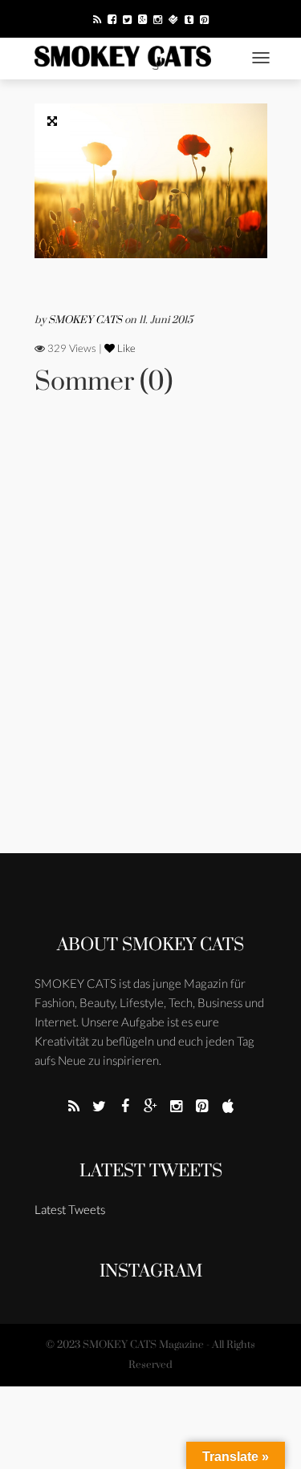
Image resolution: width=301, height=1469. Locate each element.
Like (125, 348)
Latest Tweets (150, 1171)
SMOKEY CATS (86, 320)
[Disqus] (151, 646)
